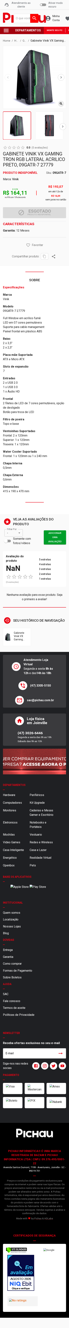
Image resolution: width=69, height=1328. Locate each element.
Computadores (12, 802)
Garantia (8, 957)
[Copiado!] (44, 256)
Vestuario (36, 834)
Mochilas (9, 834)
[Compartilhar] (53, 256)
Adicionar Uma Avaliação (54, 537)
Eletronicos (10, 822)
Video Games (11, 842)
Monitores (9, 810)
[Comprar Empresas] (34, 761)
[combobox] (25, 18)
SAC (5, 994)
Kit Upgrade (37, 802)
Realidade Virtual (40, 857)
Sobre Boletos (12, 977)
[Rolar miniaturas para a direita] (62, 126)
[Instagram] (44, 1066)
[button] (28, 245)
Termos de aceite (14, 1008)
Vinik (15, 179)
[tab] (17, 126)
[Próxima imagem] (61, 77)
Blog (6, 933)
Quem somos (11, 912)
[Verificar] (16, 1252)
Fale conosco (11, 1001)
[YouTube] (61, 1066)
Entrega (8, 950)
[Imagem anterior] (8, 77)
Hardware (9, 795)
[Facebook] (35, 1066)
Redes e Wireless (41, 842)
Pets (33, 865)
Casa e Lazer (38, 850)
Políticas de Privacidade (18, 1015)
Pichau (38, 1218)
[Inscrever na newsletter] (60, 1053)
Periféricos (37, 795)
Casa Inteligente (13, 850)
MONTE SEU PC (54, 30)
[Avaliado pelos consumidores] (20, 1273)
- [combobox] (7, 533)
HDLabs (48, 1218)
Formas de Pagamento (17, 970)
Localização (10, 919)
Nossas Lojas (12, 926)
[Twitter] (52, 1066)
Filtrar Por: (12, 529)
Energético (10, 857)
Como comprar (12, 963)
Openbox (9, 865)
